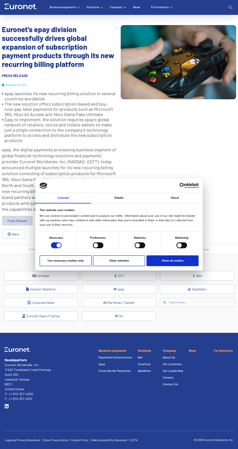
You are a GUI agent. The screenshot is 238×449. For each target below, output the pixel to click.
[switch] (98, 245)
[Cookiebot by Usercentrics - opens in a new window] (182, 185)
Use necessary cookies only (66, 260)
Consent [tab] (63, 197)
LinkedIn (7, 406)
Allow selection (119, 260)
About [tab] (175, 197)
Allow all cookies (173, 260)
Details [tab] (119, 197)
